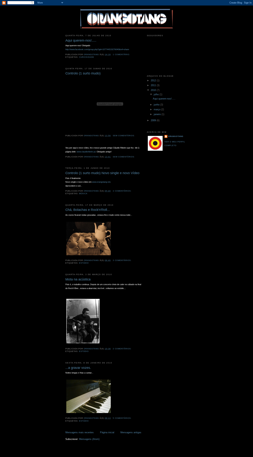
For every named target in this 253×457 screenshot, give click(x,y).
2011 (154, 85)
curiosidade (86, 57)
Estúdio (84, 263)
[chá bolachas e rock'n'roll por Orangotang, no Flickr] (88, 255)
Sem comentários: (124, 136)
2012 (154, 80)
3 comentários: (122, 191)
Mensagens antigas (130, 432)
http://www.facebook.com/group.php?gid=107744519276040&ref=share (97, 49)
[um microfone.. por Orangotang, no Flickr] (88, 413)
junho (157, 104)
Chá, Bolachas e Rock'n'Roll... (87, 210)
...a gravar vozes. (78, 368)
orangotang (175, 136)
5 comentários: (122, 418)
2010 (154, 90)
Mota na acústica (78, 279)
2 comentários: (122, 349)
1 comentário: (122, 54)
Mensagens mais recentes (79, 432)
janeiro (158, 114)
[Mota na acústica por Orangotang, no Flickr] (83, 343)
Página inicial (107, 432)
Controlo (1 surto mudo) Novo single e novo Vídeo (102, 173)
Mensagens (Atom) (89, 439)
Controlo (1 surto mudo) (83, 73)
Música (83, 193)
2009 (154, 120)
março (157, 109)
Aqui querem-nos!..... (80, 40)
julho (156, 94)
